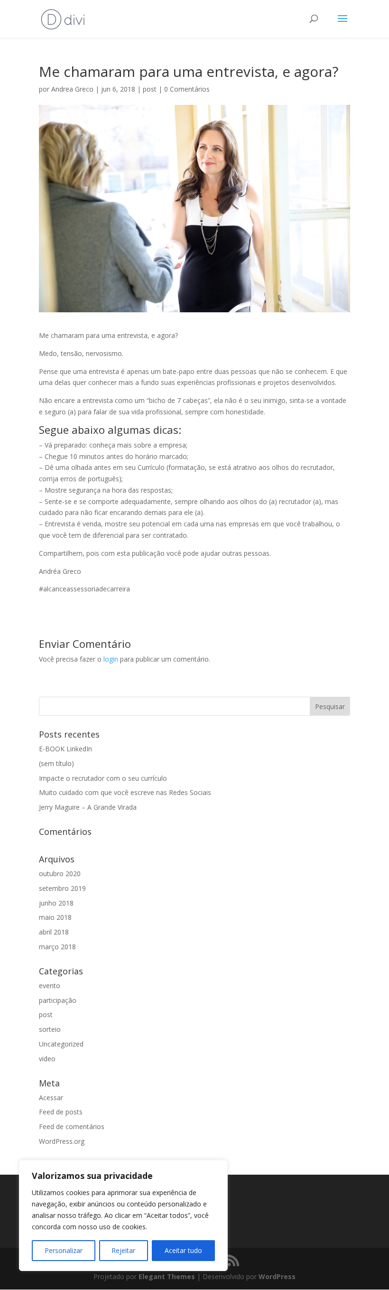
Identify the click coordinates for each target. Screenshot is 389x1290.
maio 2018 (55, 917)
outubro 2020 (60, 873)
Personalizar (64, 1250)
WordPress (277, 1276)
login (110, 659)
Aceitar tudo (183, 1250)
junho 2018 (56, 902)
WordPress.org (61, 1141)
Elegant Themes (167, 1276)
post (150, 88)
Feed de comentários (71, 1126)
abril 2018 (54, 931)
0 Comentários (187, 88)
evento (49, 985)
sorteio (50, 1029)
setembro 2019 (62, 888)
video (47, 1058)
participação (57, 1000)
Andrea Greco (72, 88)
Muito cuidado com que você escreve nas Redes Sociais (125, 792)
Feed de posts (61, 1111)
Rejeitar (123, 1250)
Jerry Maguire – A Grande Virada (88, 807)
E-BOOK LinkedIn (65, 748)
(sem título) (56, 763)
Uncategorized (61, 1043)
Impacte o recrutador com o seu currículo (103, 778)
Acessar (51, 1097)
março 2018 (57, 946)
